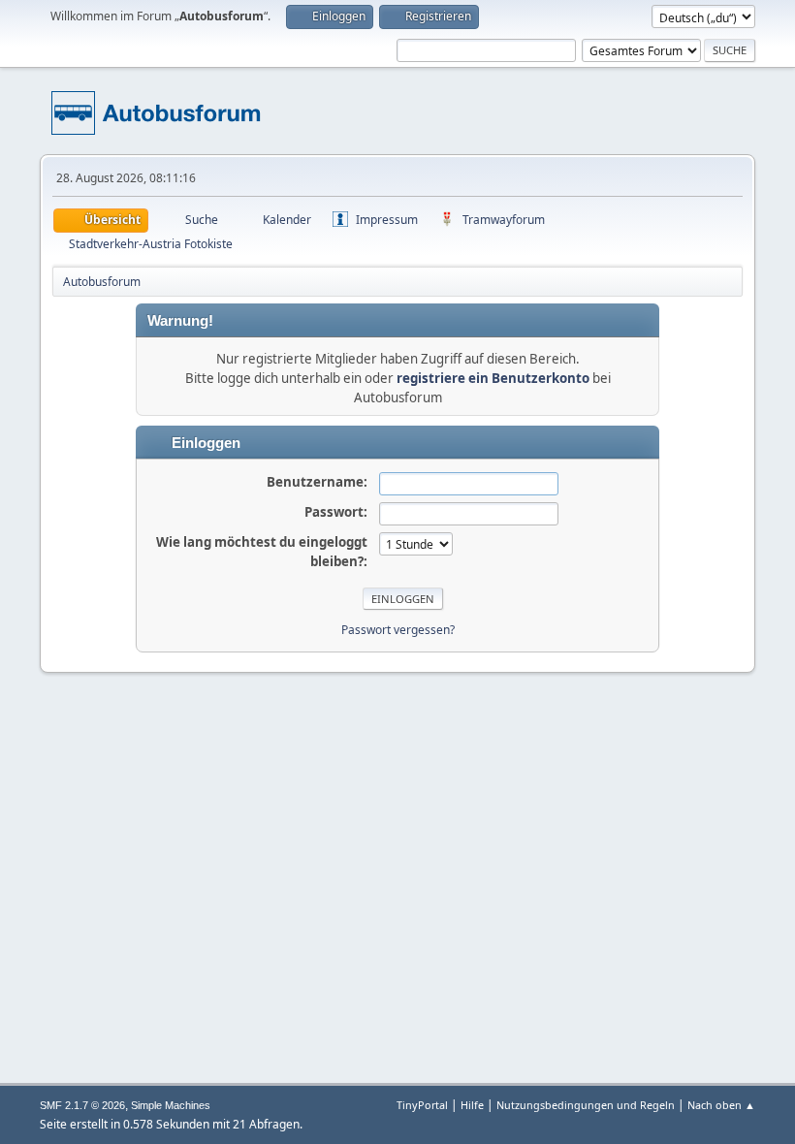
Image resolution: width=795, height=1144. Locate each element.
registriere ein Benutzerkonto (493, 378)
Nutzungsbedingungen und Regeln (585, 1104)
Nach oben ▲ (721, 1104)
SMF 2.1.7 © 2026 (82, 1105)
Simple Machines (170, 1105)
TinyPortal (422, 1104)
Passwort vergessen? (398, 629)
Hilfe (472, 1104)
